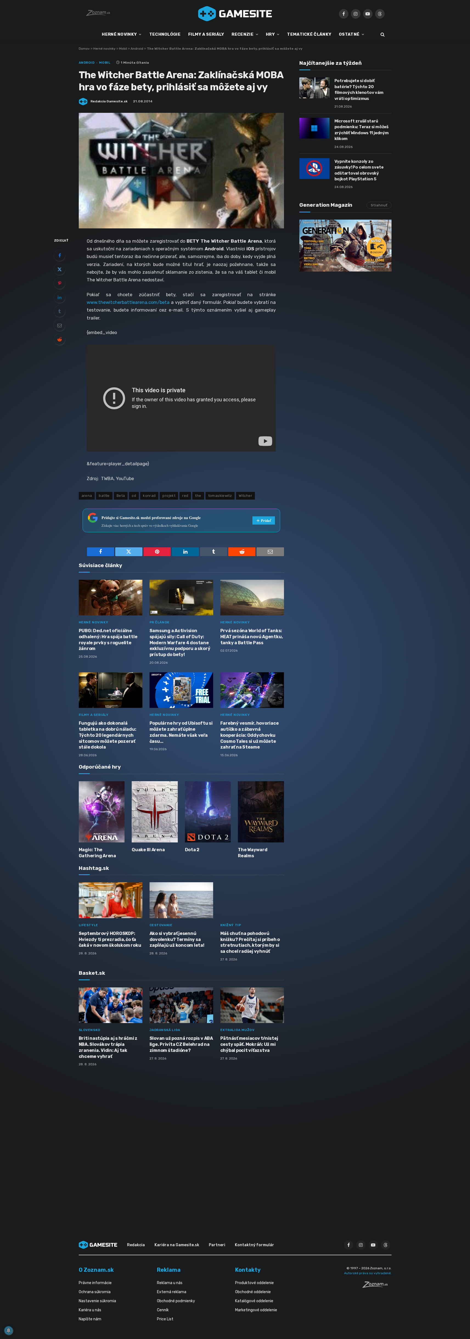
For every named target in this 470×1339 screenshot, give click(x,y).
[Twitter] (59, 269)
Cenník (163, 1310)
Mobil (123, 49)
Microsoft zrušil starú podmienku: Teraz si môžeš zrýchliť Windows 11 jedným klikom (361, 130)
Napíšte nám (90, 1319)
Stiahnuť (379, 205)
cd (134, 496)
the (198, 496)
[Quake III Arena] (155, 811)
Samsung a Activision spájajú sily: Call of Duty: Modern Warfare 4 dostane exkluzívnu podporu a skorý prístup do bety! (180, 642)
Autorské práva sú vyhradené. (368, 1273)
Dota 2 (192, 849)
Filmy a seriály (94, 715)
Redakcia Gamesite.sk (109, 101)
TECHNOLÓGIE (165, 34)
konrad (149, 496)
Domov (84, 49)
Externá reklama (171, 1292)
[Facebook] (59, 255)
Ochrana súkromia (95, 1292)
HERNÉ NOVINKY (119, 34)
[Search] (382, 34)
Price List (165, 1319)
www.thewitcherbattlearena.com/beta (128, 302)
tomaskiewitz (220, 496)
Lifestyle (88, 925)
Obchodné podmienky (176, 1301)
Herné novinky (104, 49)
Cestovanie (161, 925)
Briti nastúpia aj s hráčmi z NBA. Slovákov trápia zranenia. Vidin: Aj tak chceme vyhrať (108, 1047)
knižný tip (230, 925)
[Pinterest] (59, 283)
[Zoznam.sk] (377, 1286)
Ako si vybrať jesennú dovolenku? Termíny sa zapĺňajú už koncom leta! (177, 939)
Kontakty (248, 1270)
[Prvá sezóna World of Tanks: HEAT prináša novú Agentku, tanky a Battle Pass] (252, 598)
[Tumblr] (59, 311)
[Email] (59, 325)
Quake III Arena (148, 849)
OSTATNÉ (349, 34)
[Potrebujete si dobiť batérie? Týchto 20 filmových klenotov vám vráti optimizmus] (314, 87)
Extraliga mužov (237, 1030)
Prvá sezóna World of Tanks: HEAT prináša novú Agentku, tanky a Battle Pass (251, 636)
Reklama (169, 1270)
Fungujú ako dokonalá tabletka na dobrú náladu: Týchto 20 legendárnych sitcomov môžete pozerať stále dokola (107, 735)
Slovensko (89, 1030)
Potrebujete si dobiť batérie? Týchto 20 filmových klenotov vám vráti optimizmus (359, 89)
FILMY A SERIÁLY (206, 34)
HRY (270, 34)
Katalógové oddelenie (254, 1301)
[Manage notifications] (8, 1330)
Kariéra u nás (90, 1310)
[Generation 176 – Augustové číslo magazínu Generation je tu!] (345, 245)
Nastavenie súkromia (97, 1301)
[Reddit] (59, 339)
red (185, 496)
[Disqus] (181, 1143)
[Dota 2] (208, 811)
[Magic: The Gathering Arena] (102, 811)
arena (86, 496)
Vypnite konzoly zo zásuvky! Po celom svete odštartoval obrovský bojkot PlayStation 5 (359, 170)
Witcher (245, 496)
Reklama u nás (169, 1283)
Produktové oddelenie (254, 1283)
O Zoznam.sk (96, 1270)
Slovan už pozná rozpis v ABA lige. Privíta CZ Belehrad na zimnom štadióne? (181, 1044)
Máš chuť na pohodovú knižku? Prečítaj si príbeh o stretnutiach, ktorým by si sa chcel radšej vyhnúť (250, 942)
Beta (121, 496)
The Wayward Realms (252, 852)
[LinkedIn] (59, 297)
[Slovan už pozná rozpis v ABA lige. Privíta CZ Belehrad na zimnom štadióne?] (181, 1005)
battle (104, 496)
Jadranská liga (165, 1030)
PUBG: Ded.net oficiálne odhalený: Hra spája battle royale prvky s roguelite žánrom (108, 639)
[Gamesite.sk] (235, 13)
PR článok (160, 622)
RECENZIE (242, 34)
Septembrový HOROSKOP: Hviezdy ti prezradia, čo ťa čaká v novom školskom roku (110, 939)
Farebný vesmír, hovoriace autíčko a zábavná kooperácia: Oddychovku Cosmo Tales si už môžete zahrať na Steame (249, 735)
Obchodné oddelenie (253, 1292)
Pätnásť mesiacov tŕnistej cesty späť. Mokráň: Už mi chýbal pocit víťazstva (249, 1044)
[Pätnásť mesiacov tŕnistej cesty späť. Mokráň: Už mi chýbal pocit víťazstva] (252, 1005)
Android (137, 49)
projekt (168, 496)
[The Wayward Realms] (261, 811)
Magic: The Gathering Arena (97, 852)
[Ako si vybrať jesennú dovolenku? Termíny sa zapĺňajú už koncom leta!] (181, 900)
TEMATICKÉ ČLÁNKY (309, 34)
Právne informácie (95, 1283)
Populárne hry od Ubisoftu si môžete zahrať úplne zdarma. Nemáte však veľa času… (181, 732)
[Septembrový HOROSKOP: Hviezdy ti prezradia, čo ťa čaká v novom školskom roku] (110, 900)
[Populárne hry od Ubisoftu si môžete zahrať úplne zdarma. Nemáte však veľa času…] (181, 690)
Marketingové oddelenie (256, 1310)
